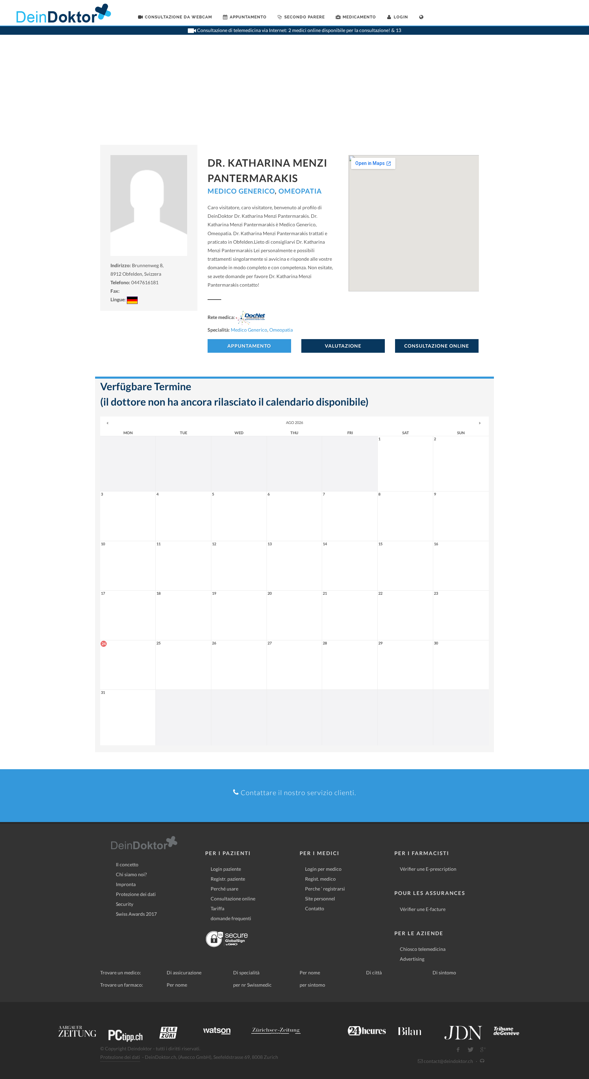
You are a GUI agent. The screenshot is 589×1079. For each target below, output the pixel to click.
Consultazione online (233, 898)
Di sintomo (444, 972)
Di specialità (246, 972)
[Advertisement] (294, 93)
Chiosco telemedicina (422, 949)
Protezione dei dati (136, 894)
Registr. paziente (228, 879)
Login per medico (323, 869)
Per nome (310, 972)
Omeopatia (300, 191)
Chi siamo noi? (131, 874)
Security (124, 904)
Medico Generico (241, 191)
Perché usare (224, 889)
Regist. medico (320, 879)
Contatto (314, 908)
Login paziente (226, 869)
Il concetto (127, 864)
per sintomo (312, 985)
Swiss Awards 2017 (136, 914)
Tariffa (217, 908)
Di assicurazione (184, 972)
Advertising (412, 959)
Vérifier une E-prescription (428, 869)
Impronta (126, 884)
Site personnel (320, 898)
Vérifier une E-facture (422, 909)
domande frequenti (231, 918)
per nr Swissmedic (252, 985)
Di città (374, 972)
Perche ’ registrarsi (325, 889)
